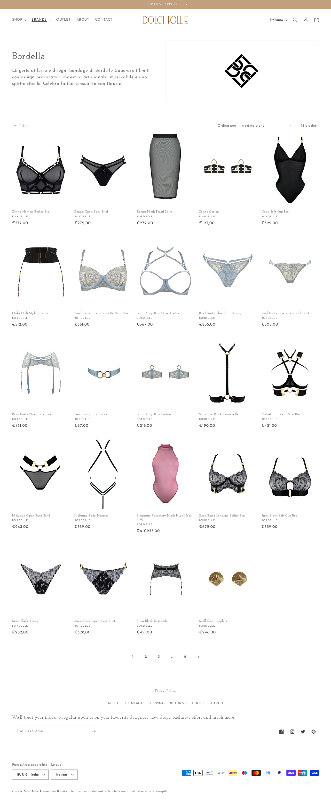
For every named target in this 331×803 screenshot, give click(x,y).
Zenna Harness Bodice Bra (30, 211)
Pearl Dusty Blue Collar (90, 414)
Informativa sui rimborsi (87, 791)
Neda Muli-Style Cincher (30, 313)
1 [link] (133, 657)
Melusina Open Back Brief (31, 515)
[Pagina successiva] (198, 657)
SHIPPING (156, 703)
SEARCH (216, 703)
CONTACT (134, 703)
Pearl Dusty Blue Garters (154, 414)
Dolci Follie (31, 791)
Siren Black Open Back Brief (94, 621)
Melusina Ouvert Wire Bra (280, 414)
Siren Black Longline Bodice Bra (222, 515)
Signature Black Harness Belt (220, 414)
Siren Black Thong (25, 621)
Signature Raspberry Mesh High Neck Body (164, 517)
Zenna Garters (209, 211)
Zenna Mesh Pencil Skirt (154, 211)
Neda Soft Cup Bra (275, 211)
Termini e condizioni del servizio (129, 791)
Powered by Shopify (53, 791)
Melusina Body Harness (91, 515)
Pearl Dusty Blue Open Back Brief (285, 313)
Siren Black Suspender (153, 621)
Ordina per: (227, 126)
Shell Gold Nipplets (213, 621)
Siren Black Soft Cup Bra (279, 515)
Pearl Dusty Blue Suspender (31, 414)
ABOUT (114, 703)
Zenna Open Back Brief (91, 211)
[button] (19, 20)
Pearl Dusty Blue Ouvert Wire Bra (161, 313)
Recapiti (161, 791)
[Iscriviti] (93, 731)
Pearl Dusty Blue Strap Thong (220, 313)
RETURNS (178, 703)
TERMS (198, 703)
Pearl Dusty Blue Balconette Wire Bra (101, 313)
